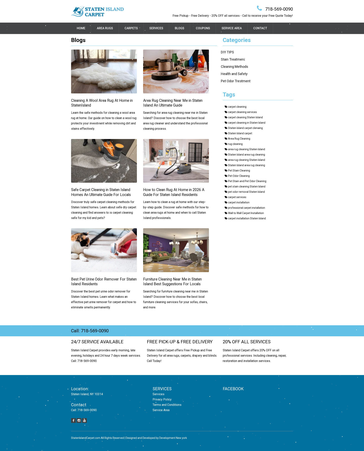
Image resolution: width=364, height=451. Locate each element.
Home (81, 28)
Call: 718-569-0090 (90, 330)
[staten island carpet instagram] (79, 420)
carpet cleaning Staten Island (245, 117)
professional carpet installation (246, 207)
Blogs (179, 28)
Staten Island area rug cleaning (246, 154)
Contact (260, 28)
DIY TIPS (227, 52)
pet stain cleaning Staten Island (246, 186)
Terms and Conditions (167, 405)
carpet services (237, 197)
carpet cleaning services (242, 112)
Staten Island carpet (240, 133)
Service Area (232, 28)
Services (156, 28)
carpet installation (238, 202)
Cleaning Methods (234, 67)
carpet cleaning (237, 106)
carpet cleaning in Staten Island (246, 122)
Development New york (173, 437)
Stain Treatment (233, 59)
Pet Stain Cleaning (239, 170)
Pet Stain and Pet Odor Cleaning (247, 181)
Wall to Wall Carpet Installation (246, 213)
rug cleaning (235, 143)
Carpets (131, 28)
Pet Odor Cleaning (239, 175)
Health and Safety (234, 74)
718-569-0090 (279, 9)
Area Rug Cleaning (239, 138)
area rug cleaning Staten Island (246, 149)
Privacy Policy (162, 399)
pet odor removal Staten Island (246, 191)
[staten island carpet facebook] (73, 420)
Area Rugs (105, 28)
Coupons (203, 28)
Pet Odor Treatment (235, 81)
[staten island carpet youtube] (84, 420)
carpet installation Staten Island (247, 218)
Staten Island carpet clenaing (245, 128)
